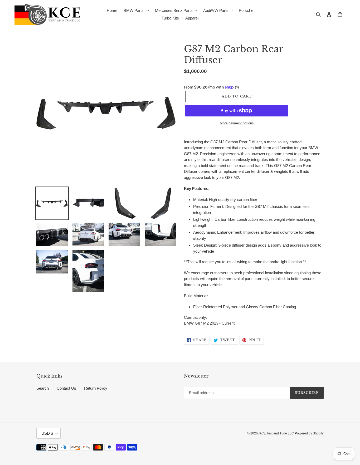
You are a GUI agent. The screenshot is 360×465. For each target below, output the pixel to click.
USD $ (47, 433)
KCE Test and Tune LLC (276, 433)
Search (42, 388)
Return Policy (95, 388)
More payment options (237, 123)
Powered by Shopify (309, 433)
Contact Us (66, 388)
